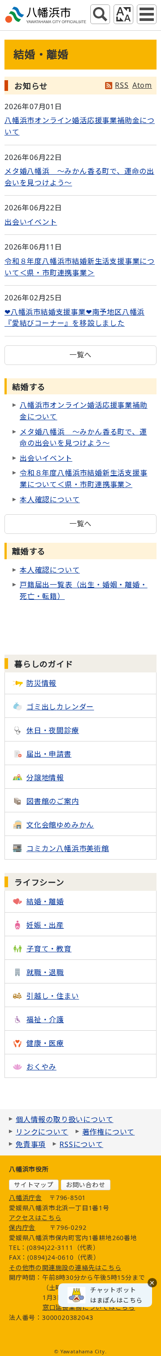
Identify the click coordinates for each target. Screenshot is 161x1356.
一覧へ (80, 355)
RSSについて (81, 1144)
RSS (121, 85)
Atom (142, 85)
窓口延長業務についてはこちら (88, 1307)
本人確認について (50, 499)
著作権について (108, 1132)
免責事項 (31, 1144)
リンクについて (42, 1132)
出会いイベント (30, 222)
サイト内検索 (100, 14)
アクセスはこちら (35, 1217)
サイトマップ (34, 1184)
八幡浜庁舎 (25, 1197)
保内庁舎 (22, 1227)
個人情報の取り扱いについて (64, 1119)
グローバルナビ (147, 14)
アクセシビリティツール (123, 14)
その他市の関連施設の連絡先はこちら (65, 1267)
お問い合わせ (86, 1184)
